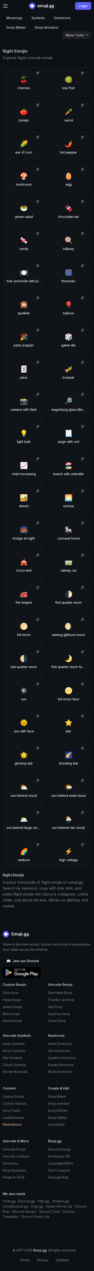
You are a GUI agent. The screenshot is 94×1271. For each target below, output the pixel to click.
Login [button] (83, 6)
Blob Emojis (11, 1014)
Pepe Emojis (12, 1000)
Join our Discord (25, 961)
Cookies (62, 1260)
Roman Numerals (15, 1072)
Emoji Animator (46, 27)
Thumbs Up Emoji (61, 1000)
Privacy (43, 1260)
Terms (25, 1260)
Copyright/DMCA (60, 1163)
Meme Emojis (12, 1021)
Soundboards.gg (15, 1206)
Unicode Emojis (14, 1149)
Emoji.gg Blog (58, 1177)
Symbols (38, 18)
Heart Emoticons (60, 1044)
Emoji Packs (12, 1110)
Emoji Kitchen (58, 1110)
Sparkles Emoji (59, 1014)
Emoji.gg (19, 934)
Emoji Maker (16, 27)
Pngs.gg (37, 1206)
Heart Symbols (14, 1044)
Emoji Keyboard (14, 1170)
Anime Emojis (12, 1007)
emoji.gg (45, 5)
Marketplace (12, 1124)
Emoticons (62, 18)
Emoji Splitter (57, 1118)
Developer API (59, 1156)
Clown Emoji (57, 1021)
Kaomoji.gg (26, 1201)
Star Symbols (12, 1058)
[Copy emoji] (38, 73)
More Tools (75, 35)
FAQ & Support (59, 1170)
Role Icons (10, 993)
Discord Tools (49, 1211)
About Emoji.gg (59, 1149)
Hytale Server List (59, 1206)
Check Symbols (14, 1065)
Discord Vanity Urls (35, 1216)
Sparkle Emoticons (62, 1058)
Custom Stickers (15, 1103)
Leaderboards (13, 1118)
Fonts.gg (9, 1201)
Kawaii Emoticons (61, 1065)
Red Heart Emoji (60, 993)
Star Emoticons (59, 1051)
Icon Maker (56, 1124)
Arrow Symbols (14, 1051)
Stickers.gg (60, 1201)
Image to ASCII (13, 1177)
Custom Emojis (13, 1096)
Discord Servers (24, 1211)
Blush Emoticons (60, 1072)
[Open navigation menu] (5, 6)
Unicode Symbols (16, 1156)
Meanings (14, 18)
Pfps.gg (43, 1201)
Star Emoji (55, 1007)
